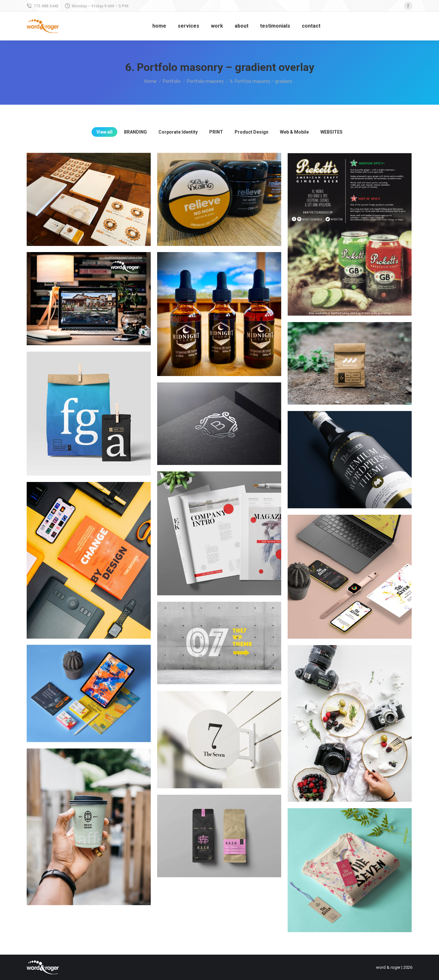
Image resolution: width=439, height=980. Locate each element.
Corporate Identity (178, 132)
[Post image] (89, 199)
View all (104, 132)
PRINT (216, 132)
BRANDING (135, 132)
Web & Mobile (294, 132)
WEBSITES (331, 132)
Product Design (251, 132)
